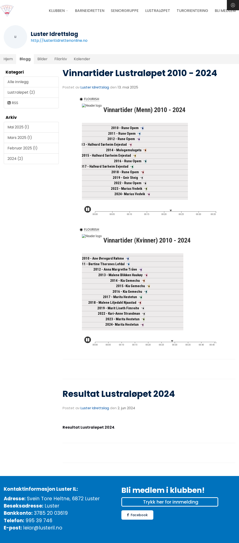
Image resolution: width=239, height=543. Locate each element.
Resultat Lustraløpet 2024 (119, 394)
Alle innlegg (17, 82)
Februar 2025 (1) (22, 148)
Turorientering (192, 10)
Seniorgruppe (125, 10)
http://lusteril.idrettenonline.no (59, 40)
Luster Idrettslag (95, 87)
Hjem (8, 59)
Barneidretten (89, 10)
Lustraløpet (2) (21, 92)
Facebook (139, 515)
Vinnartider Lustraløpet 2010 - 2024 (140, 73)
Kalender (82, 59)
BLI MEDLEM (225, 10)
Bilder (42, 59)
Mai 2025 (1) (18, 127)
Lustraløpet (157, 10)
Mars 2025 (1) (19, 137)
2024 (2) (15, 158)
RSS (14, 103)
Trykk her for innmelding (170, 502)
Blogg (25, 59)
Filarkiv (60, 59)
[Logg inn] (233, 5)
